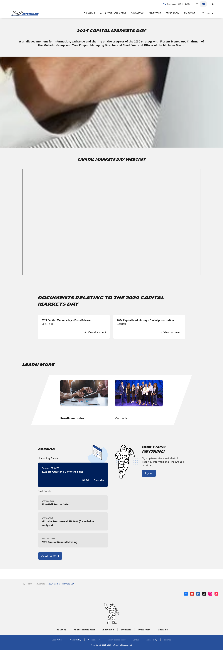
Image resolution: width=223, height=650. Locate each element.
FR (197, 4)
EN (203, 4)
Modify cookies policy (116, 639)
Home (29, 583)
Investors (40, 583)
